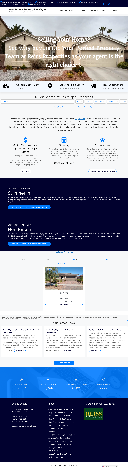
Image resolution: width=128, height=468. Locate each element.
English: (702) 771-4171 (45, 2)
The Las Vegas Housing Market (59, 454)
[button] (2, 51)
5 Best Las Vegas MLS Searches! (60, 409)
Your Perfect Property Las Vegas (27, 9)
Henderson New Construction (60, 441)
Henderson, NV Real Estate (59, 416)
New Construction (66, 10)
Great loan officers (64, 163)
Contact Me (113, 10)
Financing (64, 145)
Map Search (80, 119)
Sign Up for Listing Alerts (64, 264)
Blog (103, 10)
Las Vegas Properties (56, 448)
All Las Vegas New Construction (114, 88)
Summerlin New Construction (60, 444)
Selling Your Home (56, 457)
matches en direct (27, 127)
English (107, 466)
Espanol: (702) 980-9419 (66, 2)
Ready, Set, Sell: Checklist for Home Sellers (106, 330)
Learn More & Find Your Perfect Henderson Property (29, 244)
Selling (93, 10)
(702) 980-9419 (24, 419)
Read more (20, 350)
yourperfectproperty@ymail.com (13, 4)
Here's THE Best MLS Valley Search (102, 171)
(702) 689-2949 (22, 421)
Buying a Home (102, 145)
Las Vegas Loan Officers (58, 425)
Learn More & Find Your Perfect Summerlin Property (29, 207)
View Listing (64, 304)
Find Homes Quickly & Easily (69, 88)
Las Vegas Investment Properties (61, 422)
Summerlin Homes (56, 428)
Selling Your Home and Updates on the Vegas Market (25, 148)
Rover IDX (124, 320)
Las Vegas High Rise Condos (60, 419)
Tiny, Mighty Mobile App (38, 4)
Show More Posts (64, 363)
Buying (82, 10)
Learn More (25, 171)
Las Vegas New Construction (59, 438)
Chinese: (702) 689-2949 (89, 2)
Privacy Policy (53, 451)
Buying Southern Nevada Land (60, 413)
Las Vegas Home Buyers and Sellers (61, 435)
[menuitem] (37, 101)
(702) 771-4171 (21, 88)
